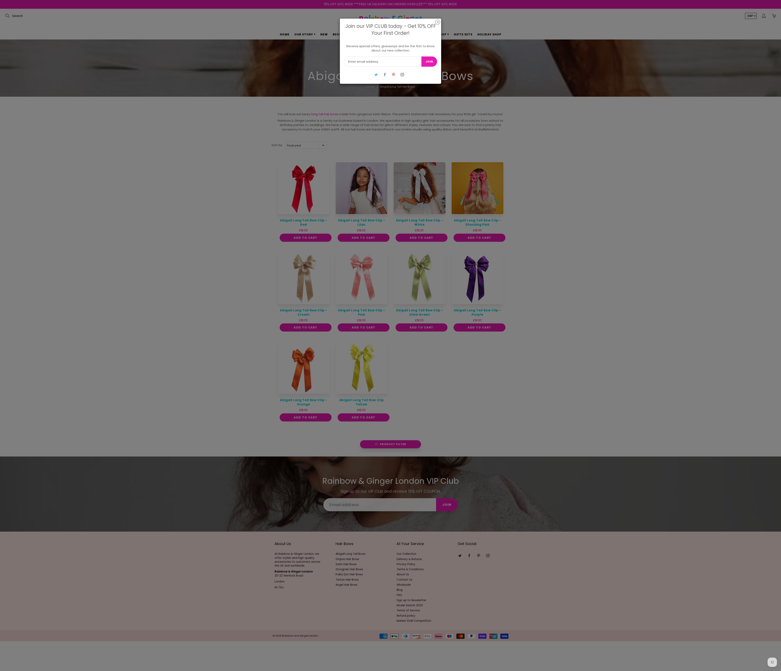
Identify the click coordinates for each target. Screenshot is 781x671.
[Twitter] (376, 74)
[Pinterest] (393, 74)
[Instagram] (402, 74)
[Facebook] (384, 74)
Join (429, 61)
